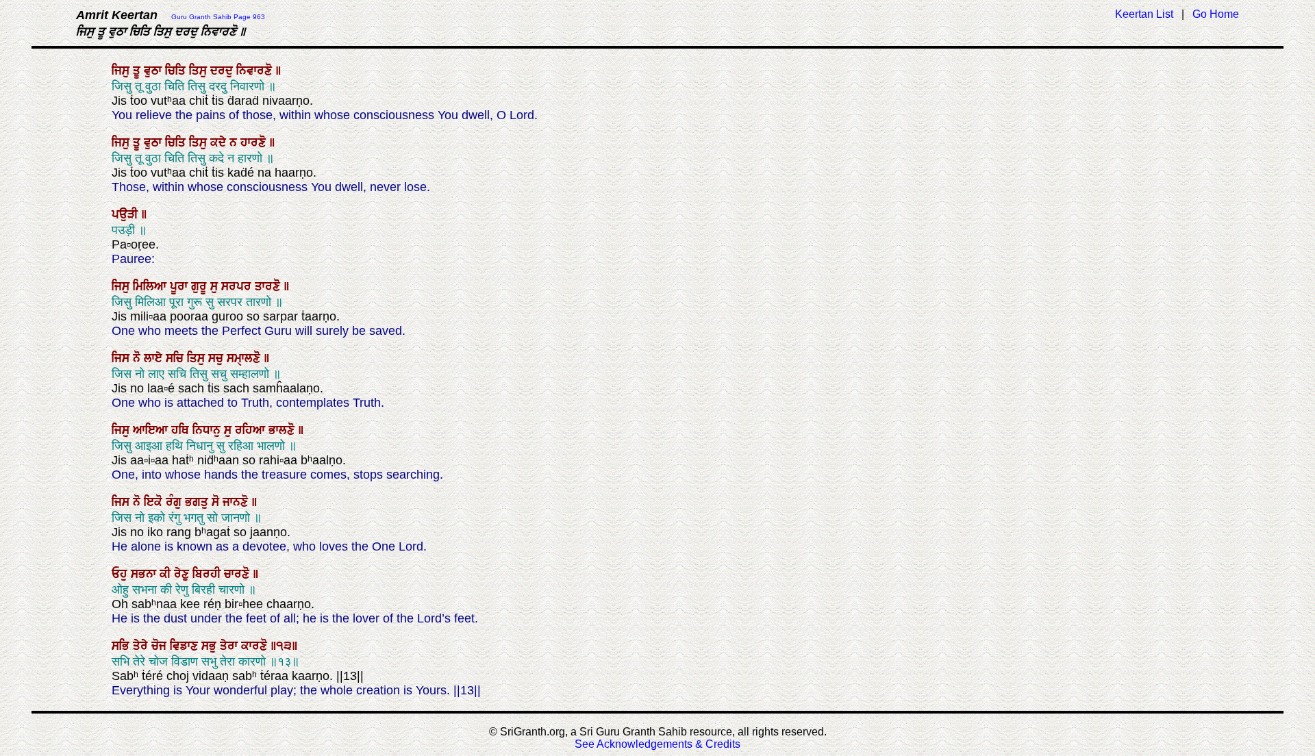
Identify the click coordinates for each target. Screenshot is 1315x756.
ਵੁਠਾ (154, 70)
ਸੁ (215, 286)
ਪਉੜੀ (126, 214)
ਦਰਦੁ (223, 70)
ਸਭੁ (210, 646)
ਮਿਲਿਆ (151, 286)
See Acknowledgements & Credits (657, 744)
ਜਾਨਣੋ (237, 502)
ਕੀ (167, 574)
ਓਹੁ (121, 574)
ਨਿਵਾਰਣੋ (255, 70)
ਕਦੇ (219, 142)
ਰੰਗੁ (175, 502)
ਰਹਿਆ (251, 430)
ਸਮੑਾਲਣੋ (245, 358)
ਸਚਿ (176, 358)
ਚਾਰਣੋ (238, 574)
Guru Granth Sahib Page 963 (218, 17)
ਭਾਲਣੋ (283, 430)
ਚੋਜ (160, 646)
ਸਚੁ (217, 358)
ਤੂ (138, 70)
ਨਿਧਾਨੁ (208, 430)
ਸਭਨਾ (145, 574)
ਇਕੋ (155, 502)
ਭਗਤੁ (198, 502)
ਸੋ (217, 502)
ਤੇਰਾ (230, 646)
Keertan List (1144, 14)
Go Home (1215, 14)
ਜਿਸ (122, 358)
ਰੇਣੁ (183, 574)
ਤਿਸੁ (199, 70)
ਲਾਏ (155, 358)
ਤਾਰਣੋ (269, 286)
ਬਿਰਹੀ (208, 574)
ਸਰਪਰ (238, 286)
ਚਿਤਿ (177, 70)
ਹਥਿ (181, 430)
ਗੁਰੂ (200, 286)
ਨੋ (138, 358)
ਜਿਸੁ (122, 70)
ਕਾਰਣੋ (256, 646)
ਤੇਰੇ (142, 646)
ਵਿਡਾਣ (185, 646)
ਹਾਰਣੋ (254, 142)
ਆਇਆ (152, 430)
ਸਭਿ (122, 646)
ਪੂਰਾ (180, 286)
